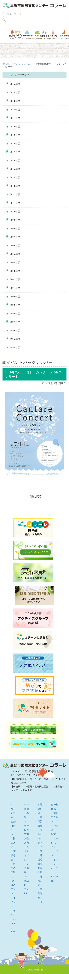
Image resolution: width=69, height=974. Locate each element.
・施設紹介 (13, 855)
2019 (12, 135)
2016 (12, 160)
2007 (12, 237)
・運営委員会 (40, 859)
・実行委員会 (40, 821)
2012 (12, 194)
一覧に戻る (34, 496)
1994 (12, 347)
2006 (12, 245)
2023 (12, 101)
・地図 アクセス (55, 817)
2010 (12, 211)
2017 (12, 152)
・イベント (13, 902)
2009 (12, 220)
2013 (12, 186)
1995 (12, 339)
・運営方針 (40, 880)
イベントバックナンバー (22, 64)
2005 (12, 254)
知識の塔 (53, 34)
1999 (12, 305)
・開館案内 (13, 842)
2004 (12, 262)
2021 (12, 118)
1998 (12, 313)
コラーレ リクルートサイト (54, 847)
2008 (12, 228)
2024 (12, 92)
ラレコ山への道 (37, 34)
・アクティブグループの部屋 (26, 860)
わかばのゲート (18, 34)
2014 (12, 177)
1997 (12, 322)
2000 (12, 296)
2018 (12, 143)
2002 (12, 279)
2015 (12, 169)
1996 (12, 330)
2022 (12, 109)
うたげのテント (27, 34)
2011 (12, 203)
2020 (12, 126)
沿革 (53, 834)
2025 (12, 84)
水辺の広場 (44, 34)
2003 (12, 271)
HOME (6, 64)
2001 (12, 288)
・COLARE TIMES (26, 885)
